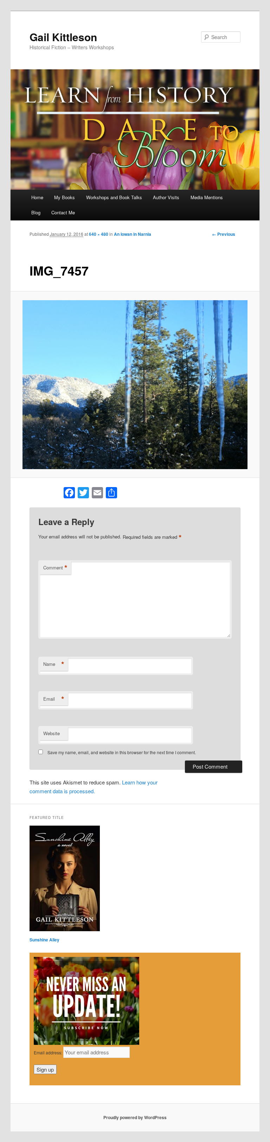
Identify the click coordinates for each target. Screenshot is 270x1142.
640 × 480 (98, 234)
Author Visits (166, 197)
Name (53, 664)
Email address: (48, 1052)
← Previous (223, 234)
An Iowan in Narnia (132, 234)
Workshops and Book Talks (114, 197)
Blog (35, 212)
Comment (55, 567)
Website (51, 733)
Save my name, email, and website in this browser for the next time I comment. (121, 752)
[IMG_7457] (135, 384)
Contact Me (63, 212)
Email (53, 699)
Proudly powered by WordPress (135, 1117)
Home (37, 197)
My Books (64, 197)
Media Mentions (207, 197)
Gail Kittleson (63, 36)
